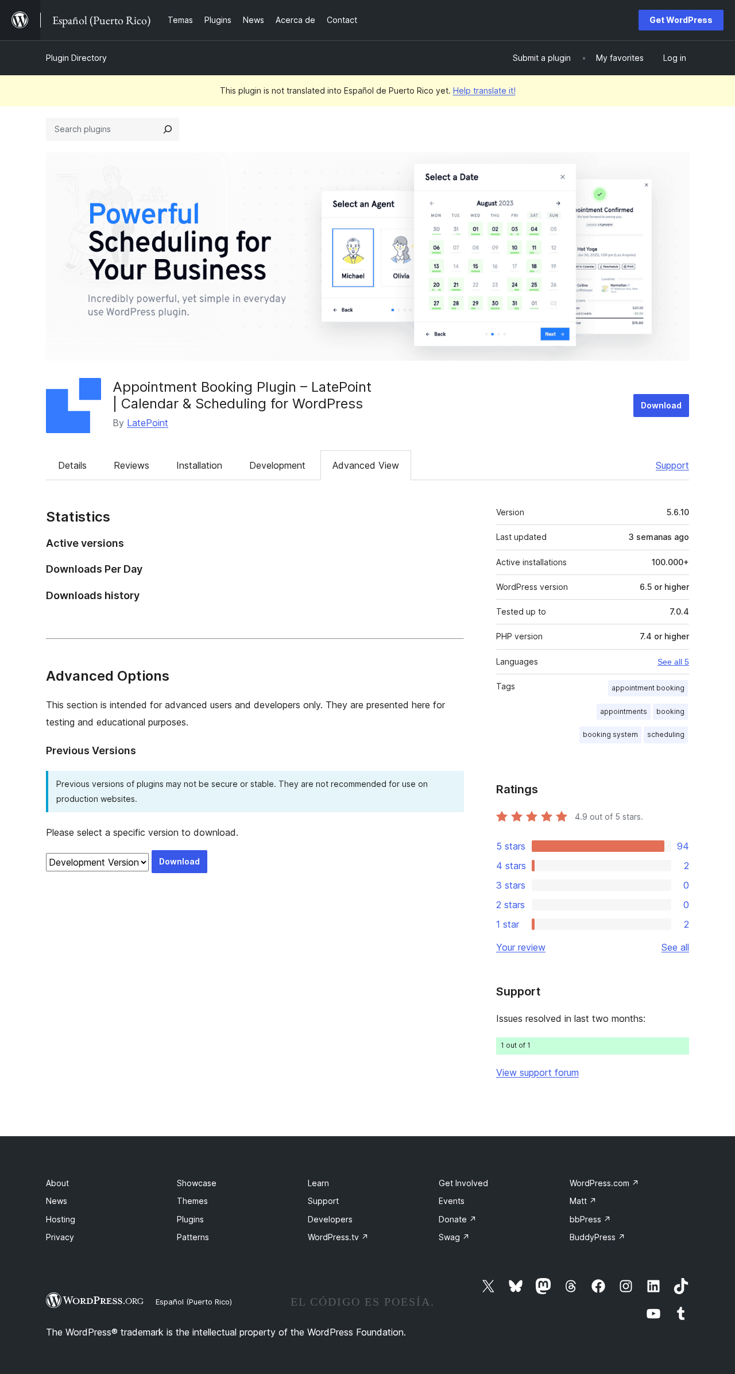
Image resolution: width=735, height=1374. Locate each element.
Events (452, 1201)
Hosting (60, 1219)
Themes (192, 1201)
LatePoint (147, 423)
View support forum (537, 1072)
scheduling (665, 734)
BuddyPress (597, 1237)
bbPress (590, 1219)
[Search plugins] (167, 129)
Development (277, 465)
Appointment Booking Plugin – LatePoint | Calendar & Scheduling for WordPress (242, 395)
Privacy (60, 1237)
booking (670, 711)
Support (672, 465)
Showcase (196, 1183)
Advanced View (365, 465)
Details (72, 465)
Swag (454, 1237)
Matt (583, 1201)
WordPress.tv (338, 1237)
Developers (330, 1219)
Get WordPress (681, 20)
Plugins (190, 1219)
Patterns (193, 1237)
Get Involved (463, 1183)
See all (675, 947)
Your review (521, 947)
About (57, 1183)
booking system (610, 734)
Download (661, 405)
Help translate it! (484, 90)
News (56, 1201)
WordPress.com (604, 1183)
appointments (623, 711)
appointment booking (648, 688)
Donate (458, 1219)
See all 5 (673, 661)
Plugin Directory (76, 58)
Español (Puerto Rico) (194, 1301)
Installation (199, 465)
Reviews (131, 465)
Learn (318, 1183)
